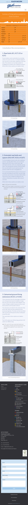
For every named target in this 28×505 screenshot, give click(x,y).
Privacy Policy (14, 500)
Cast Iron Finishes (19, 406)
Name (3, 462)
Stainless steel (18, 418)
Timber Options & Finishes (21, 403)
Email (3, 471)
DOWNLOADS (4, 387)
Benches (17, 389)
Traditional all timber (20, 412)
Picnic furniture (19, 394)
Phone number (5, 475)
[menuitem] (7, 388)
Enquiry (3, 479)
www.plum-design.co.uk (16, 503)
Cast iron (17, 414)
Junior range (18, 425)
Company (4, 466)
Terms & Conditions (14, 497)
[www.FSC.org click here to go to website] (25, 453)
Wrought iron (18, 417)
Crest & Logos (18, 399)
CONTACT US (3, 389)
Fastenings (18, 407)
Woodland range (19, 420)
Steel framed (18, 421)
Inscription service (19, 398)
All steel (17, 415)
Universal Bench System (20, 426)
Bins (17, 391)
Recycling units (19, 392)
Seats (17, 388)
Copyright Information (14, 494)
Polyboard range (19, 423)
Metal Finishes (18, 404)
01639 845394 (16, 1)
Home (2, 386)
